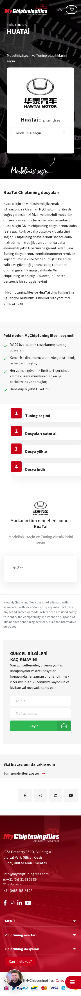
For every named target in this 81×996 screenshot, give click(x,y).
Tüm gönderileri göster (21, 773)
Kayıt (34, 726)
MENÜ (10, 921)
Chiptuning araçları (20, 935)
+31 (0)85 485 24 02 (17, 890)
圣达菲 (18, 567)
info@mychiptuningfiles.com (26, 874)
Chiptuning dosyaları (22, 949)
